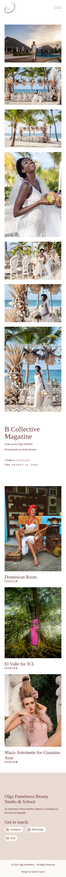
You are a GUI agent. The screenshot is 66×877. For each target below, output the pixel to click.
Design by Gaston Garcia (33, 872)
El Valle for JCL (20, 663)
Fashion (23, 460)
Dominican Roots (21, 576)
